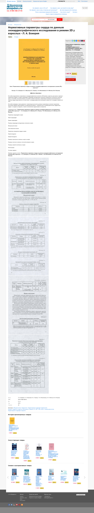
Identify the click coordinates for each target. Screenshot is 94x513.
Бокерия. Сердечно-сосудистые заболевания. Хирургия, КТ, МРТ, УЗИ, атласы (26, 409)
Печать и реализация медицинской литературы (46, 12)
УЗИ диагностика (17, 24)
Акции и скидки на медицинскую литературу (56, 14)
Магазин (22, 494)
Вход (79, 1)
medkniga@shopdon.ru (48, 497)
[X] (82, 41)
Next (84, 477)
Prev (8, 477)
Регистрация (84, 1)
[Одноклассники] (78, 41)
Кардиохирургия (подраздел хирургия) (17, 410)
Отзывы (16, 37)
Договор (19, 1)
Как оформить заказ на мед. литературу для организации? (43, 10)
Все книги (10, 24)
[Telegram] (72, 41)
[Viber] (80, 41)
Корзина (21, 496)
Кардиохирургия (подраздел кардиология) (37, 407)
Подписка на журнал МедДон (35, 497)
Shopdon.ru (13, 494)
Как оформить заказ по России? (40, 8)
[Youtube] (17, 505)
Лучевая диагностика (49, 409)
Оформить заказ (23, 497)
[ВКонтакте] (76, 41)
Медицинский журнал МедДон (40, 1)
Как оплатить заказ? (65, 12)
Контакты (75, 12)
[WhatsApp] (74, 41)
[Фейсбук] (9, 505)
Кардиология (24, 407)
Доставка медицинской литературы (68, 10)
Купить (10, 37)
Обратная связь (47, 494)
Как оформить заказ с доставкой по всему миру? (62, 8)
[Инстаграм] (14, 505)
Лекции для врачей (27, 1)
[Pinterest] (84, 41)
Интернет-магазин (11, 1)
